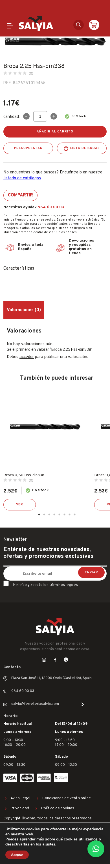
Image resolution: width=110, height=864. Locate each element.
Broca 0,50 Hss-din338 (23, 475)
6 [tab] (64, 514)
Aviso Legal (20, 798)
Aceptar (17, 854)
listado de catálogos (22, 178)
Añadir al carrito (55, 132)
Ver (19, 505)
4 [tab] (54, 514)
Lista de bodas (85, 148)
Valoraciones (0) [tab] (24, 310)
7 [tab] (69, 514)
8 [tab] (74, 514)
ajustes (48, 844)
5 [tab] (59, 514)
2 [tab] (44, 514)
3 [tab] (49, 514)
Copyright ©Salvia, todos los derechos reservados (47, 818)
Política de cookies (57, 808)
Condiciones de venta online (66, 798)
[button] (95, 848)
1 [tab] (39, 514)
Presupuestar (28, 148)
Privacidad (19, 808)
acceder (26, 357)
